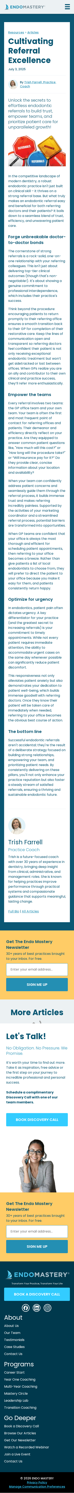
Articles (33, 32)
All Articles (30, 911)
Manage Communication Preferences (37, 1487)
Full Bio (13, 911)
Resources (16, 32)
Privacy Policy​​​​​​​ (37, 1482)
